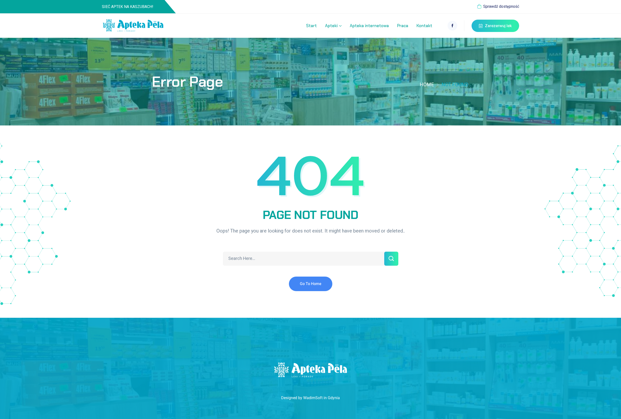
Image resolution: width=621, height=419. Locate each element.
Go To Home (310, 284)
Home (427, 84)
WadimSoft (313, 398)
